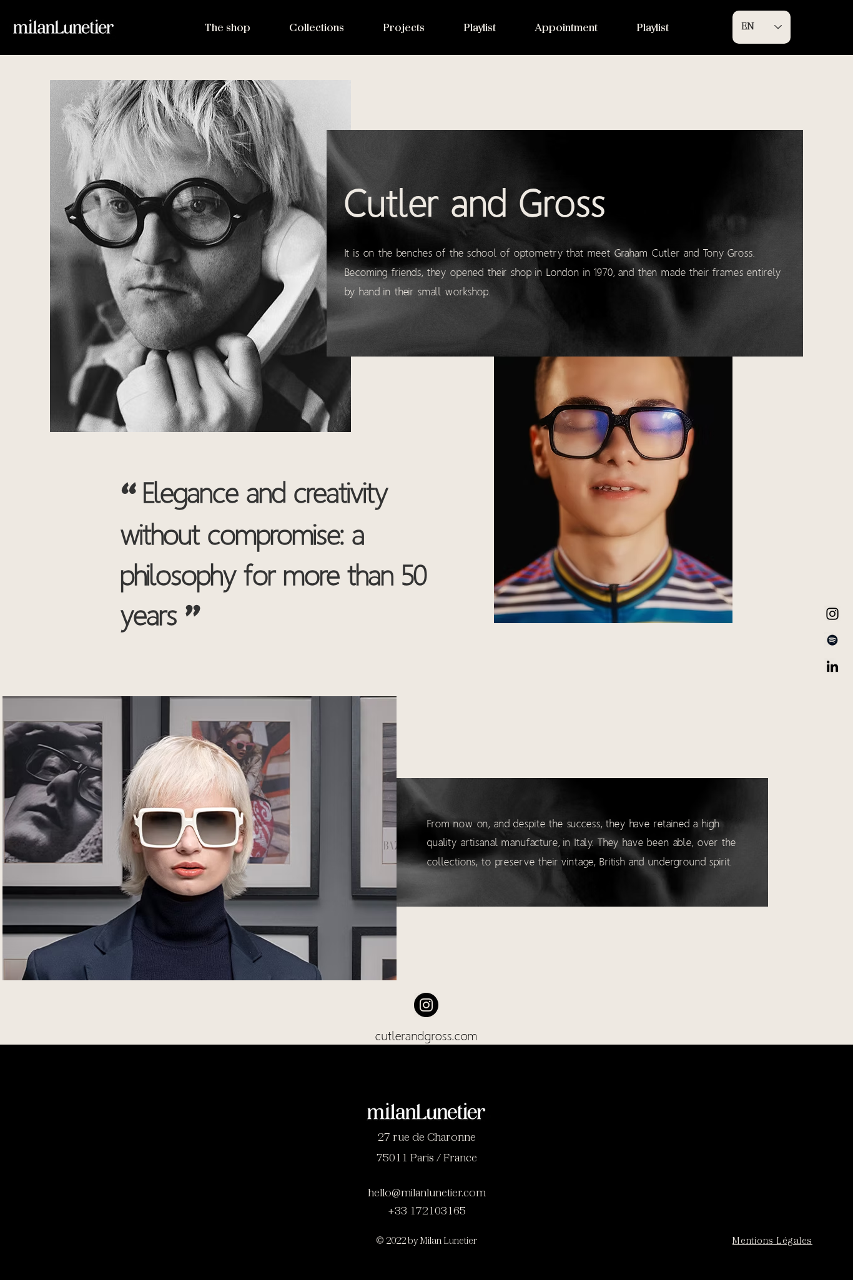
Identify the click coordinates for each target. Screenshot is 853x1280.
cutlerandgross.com (426, 1035)
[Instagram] (832, 614)
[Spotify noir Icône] (832, 640)
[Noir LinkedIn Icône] (832, 666)
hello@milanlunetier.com (427, 1193)
